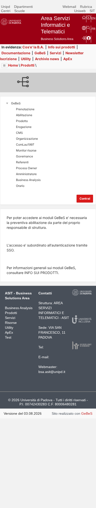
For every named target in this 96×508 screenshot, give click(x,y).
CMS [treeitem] (19, 133)
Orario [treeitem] (20, 186)
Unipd (5, 7)
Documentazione (15, 53)
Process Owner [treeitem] (26, 168)
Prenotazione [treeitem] (25, 109)
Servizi (55, 53)
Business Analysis (18, 308)
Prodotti (27, 65)
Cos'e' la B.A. (33, 47)
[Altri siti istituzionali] (84, 28)
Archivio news (47, 59)
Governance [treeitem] (24, 156)
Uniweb (80, 11)
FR (94, 29)
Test (8, 337)
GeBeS (40, 53)
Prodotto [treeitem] (22, 121)
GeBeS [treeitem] (16, 103)
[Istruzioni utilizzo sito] (89, 17)
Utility (26, 59)
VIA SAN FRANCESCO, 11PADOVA (51, 332)
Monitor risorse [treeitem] (26, 150)
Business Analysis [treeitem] (28, 180)
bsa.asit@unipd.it (51, 372)
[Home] (84, 17)
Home (13, 65)
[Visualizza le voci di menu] (4, 65)
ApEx (67, 59)
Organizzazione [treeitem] (27, 138)
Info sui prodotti (61, 47)
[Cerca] (89, 28)
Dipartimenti (23, 7)
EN (93, 18)
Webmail (69, 7)
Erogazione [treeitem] (24, 127)
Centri (5, 11)
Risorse (11, 323)
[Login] (84, 38)
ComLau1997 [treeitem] (25, 144)
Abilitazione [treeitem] (24, 115)
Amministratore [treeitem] (26, 174)
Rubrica (86, 7)
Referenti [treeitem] (22, 162)
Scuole (19, 11)
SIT (92, 11)
